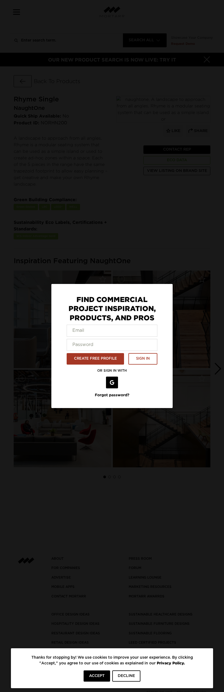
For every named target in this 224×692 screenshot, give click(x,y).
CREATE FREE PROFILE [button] (95, 358)
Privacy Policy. (171, 663)
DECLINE (126, 676)
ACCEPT (97, 676)
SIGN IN (143, 358)
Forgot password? (112, 395)
